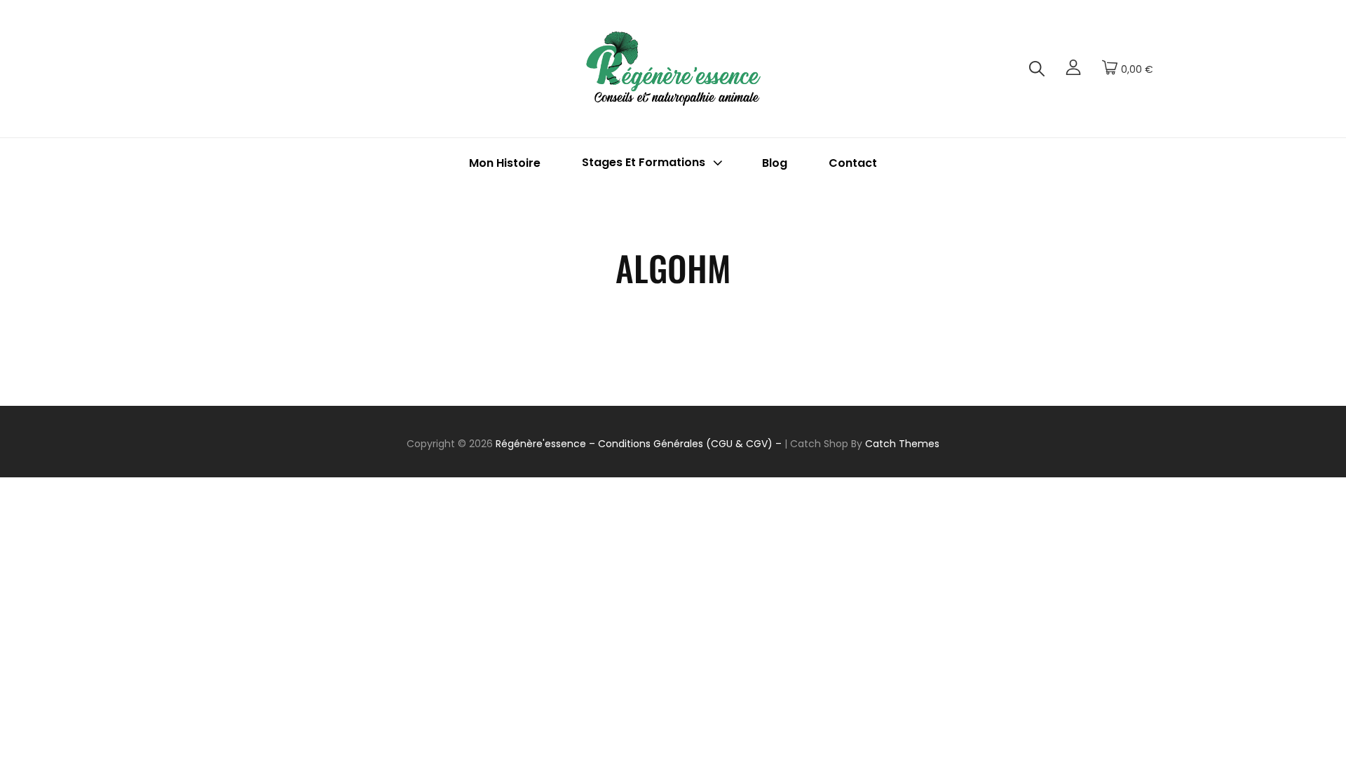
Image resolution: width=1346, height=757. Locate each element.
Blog (774, 163)
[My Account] (1073, 69)
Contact (853, 163)
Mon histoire (505, 163)
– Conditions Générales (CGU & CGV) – (685, 444)
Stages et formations (643, 163)
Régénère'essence (541, 444)
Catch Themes (902, 444)
